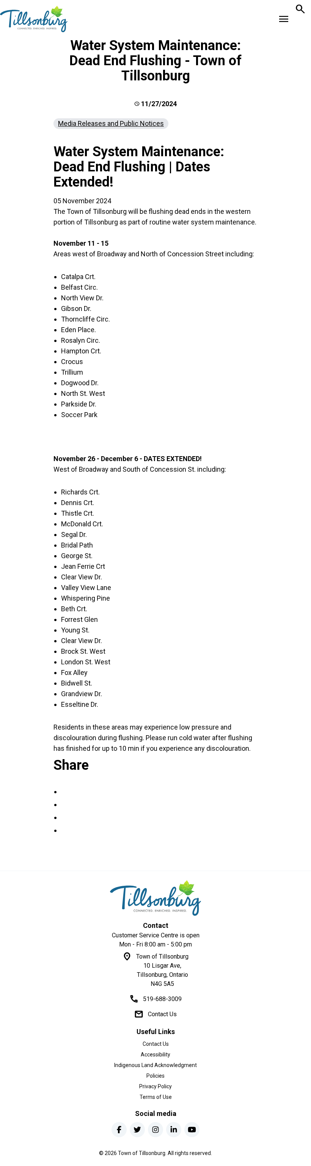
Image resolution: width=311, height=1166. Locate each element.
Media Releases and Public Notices (111, 123)
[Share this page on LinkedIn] (65, 817)
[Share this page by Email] (65, 830)
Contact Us (162, 1014)
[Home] (155, 898)
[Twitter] (137, 1129)
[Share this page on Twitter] (65, 804)
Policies (155, 1076)
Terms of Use (156, 1097)
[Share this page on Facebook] (65, 792)
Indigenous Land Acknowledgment (155, 1065)
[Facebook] (119, 1129)
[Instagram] (155, 1129)
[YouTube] (191, 1129)
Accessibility (155, 1054)
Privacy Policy (155, 1086)
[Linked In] (173, 1129)
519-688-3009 (162, 999)
